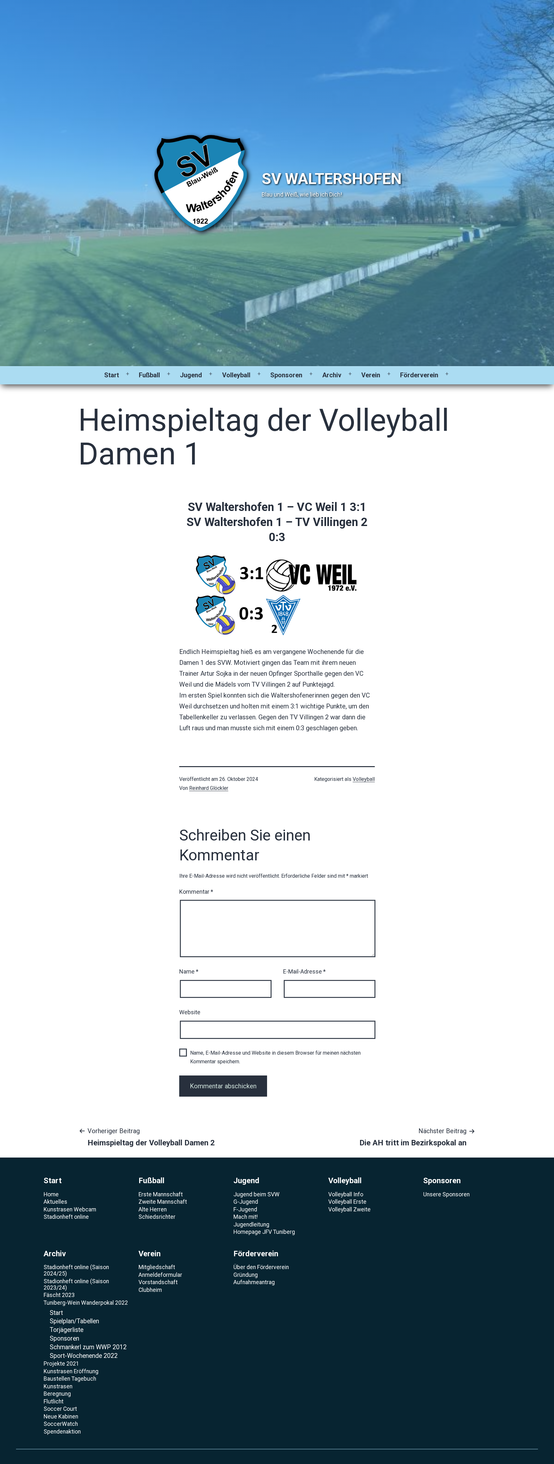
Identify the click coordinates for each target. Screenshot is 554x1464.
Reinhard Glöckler (208, 788)
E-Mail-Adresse (304, 971)
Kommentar (196, 891)
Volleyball (236, 375)
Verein (370, 375)
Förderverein (419, 375)
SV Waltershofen (332, 179)
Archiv (331, 375)
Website (189, 1012)
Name (188, 971)
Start (111, 375)
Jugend (191, 375)
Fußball (149, 375)
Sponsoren (286, 375)
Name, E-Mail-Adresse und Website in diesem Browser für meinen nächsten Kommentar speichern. (275, 1057)
